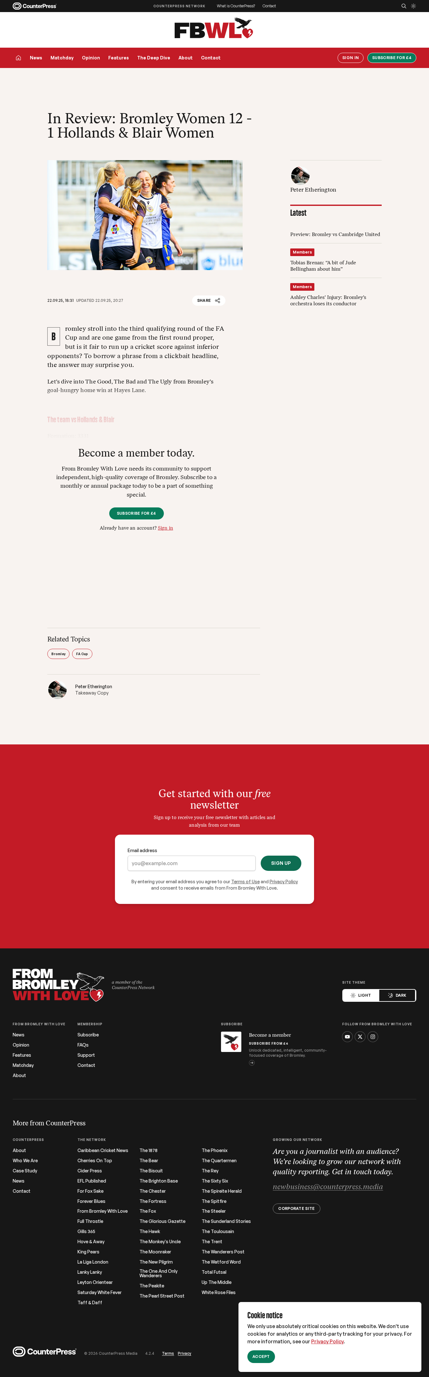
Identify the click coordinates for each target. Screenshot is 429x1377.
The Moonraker (155, 1252)
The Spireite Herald (222, 1191)
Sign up (281, 863)
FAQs (83, 1045)
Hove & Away (90, 1241)
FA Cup (82, 654)
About (185, 57)
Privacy (184, 1353)
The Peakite (151, 1286)
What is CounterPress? (236, 5)
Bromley (58, 654)
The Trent (212, 1241)
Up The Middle (216, 1282)
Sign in (165, 528)
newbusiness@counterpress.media (328, 1187)
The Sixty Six (215, 1181)
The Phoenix (214, 1150)
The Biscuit (151, 1171)
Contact (269, 5)
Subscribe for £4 (392, 57)
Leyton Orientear (95, 1282)
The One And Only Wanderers (158, 1273)
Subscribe (88, 1035)
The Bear (148, 1160)
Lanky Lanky (89, 1272)
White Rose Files (219, 1292)
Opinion (91, 57)
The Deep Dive (153, 57)
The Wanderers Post (223, 1252)
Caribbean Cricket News (102, 1150)
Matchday (62, 57)
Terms (168, 1353)
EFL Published (91, 1181)
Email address (142, 850)
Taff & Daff (89, 1302)
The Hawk (149, 1231)
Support (86, 1055)
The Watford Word (221, 1262)
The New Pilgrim (156, 1262)
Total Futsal (214, 1272)
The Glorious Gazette (162, 1221)
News (36, 57)
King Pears (88, 1252)
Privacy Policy (327, 1341)
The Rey (210, 1171)
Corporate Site (296, 1208)
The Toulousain (218, 1231)
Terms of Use (245, 881)
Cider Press (89, 1171)
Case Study (25, 1171)
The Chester (152, 1191)
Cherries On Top (94, 1160)
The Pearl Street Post (161, 1296)
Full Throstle (90, 1221)
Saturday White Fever (99, 1292)
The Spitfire (214, 1201)
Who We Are (25, 1160)
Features (118, 57)
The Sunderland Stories (226, 1221)
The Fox (147, 1211)
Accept (261, 1356)
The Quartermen (219, 1160)
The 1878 (148, 1150)
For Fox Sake (90, 1191)
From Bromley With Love (102, 1211)
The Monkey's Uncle (160, 1241)
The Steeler (214, 1211)
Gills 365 (86, 1231)
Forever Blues (91, 1201)
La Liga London (92, 1262)
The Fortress (152, 1201)
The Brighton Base (158, 1181)
